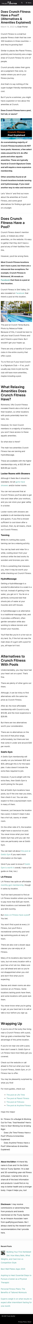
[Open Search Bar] (22, 3)
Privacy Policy (22, 1322)
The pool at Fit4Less (15, 1102)
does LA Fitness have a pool (16, 915)
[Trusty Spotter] (9, 2)
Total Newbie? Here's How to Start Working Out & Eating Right (16, 1125)
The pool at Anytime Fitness (18, 1105)
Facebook (5, 280)
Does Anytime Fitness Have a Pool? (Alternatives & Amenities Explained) (15, 1146)
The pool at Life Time (15, 1095)
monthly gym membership (12, 885)
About (29, 1322)
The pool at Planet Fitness (17, 1098)
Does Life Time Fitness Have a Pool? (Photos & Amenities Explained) (15, 1135)
